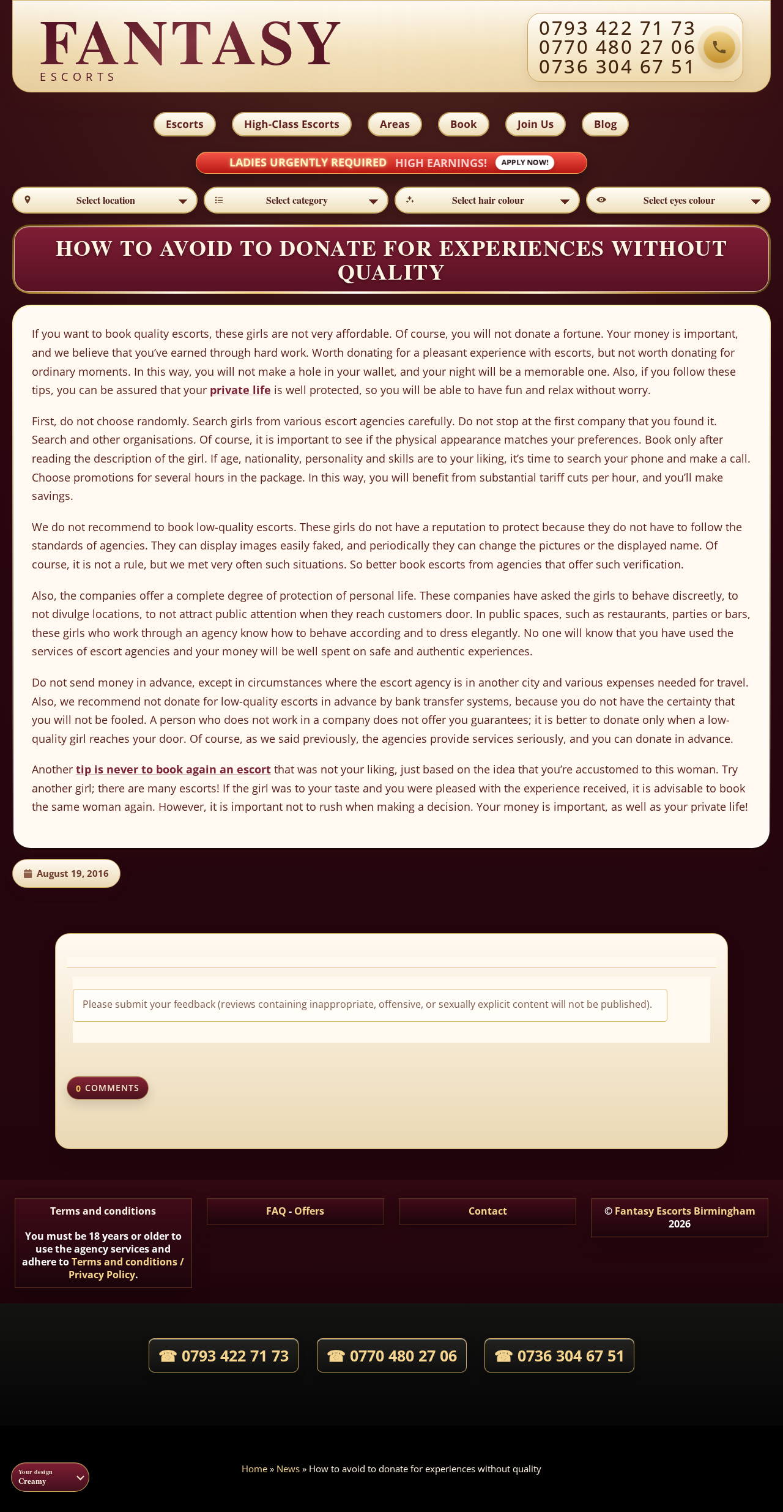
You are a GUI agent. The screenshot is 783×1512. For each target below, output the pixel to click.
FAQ (276, 1211)
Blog (605, 124)
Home (254, 1468)
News (288, 1468)
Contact (488, 1211)
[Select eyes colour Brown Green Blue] (678, 200)
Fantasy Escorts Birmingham (685, 1211)
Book (463, 124)
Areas (395, 124)
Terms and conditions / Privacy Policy (127, 1268)
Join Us (536, 124)
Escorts (185, 124)
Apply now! (524, 162)
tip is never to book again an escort (173, 769)
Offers (309, 1211)
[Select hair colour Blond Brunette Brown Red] (487, 200)
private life (240, 389)
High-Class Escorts (292, 124)
